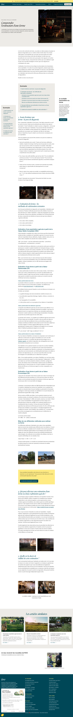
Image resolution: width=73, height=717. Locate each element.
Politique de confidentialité (30, 704)
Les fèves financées (53, 702)
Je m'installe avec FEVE (29, 680)
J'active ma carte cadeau (53, 685)
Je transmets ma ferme (29, 695)
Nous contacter (52, 697)
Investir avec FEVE (28, 4)
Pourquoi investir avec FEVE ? (54, 680)
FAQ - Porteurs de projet (30, 689)
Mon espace (68, 4)
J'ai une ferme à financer (29, 683)
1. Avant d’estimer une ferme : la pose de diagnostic (8, 112)
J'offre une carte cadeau (53, 683)
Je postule (56, 1)
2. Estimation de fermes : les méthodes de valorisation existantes (8, 118)
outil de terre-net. (39, 286)
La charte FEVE (28, 685)
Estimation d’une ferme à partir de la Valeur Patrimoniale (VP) (35, 98)
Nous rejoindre (52, 699)
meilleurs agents (22, 341)
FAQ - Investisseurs (52, 689)
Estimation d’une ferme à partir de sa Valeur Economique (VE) (35, 100)
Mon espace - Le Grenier (54, 687)
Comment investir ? (52, 682)
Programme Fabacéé (58, 4)
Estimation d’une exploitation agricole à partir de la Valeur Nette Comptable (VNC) (36, 96)
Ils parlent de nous (52, 706)
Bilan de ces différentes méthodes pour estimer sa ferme (34, 102)
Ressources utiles (28, 690)
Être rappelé (63, 119)
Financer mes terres (16, 4)
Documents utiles (52, 690)
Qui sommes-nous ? (29, 702)
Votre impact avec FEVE (53, 701)
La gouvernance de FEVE (54, 704)
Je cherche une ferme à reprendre (31, 682)
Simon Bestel (4, 19)
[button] (60, 1)
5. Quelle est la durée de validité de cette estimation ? (8, 132)
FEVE (49, 4)
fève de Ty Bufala (55, 668)
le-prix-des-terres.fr (28, 286)
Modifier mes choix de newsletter (31, 709)
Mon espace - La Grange (30, 687)
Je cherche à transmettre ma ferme (29, 481)
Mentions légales (28, 706)
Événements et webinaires (54, 707)
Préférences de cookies (30, 707)
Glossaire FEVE (52, 709)
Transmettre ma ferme (40, 4)
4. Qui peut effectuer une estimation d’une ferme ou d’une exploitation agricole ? (8, 126)
